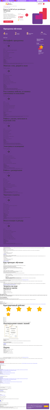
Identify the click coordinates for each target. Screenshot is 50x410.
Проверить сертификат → (5, 343)
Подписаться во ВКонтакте (12, 284)
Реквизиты (12, 370)
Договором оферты (35, 363)
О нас (0, 371)
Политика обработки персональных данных (9, 369)
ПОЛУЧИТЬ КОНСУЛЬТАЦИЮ (3, 303)
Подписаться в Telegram (6, 284)
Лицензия (15, 370)
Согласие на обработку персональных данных (19, 369)
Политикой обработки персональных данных (27, 363)
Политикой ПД (29, 407)
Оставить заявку (8, 21)
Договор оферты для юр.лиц (7, 370)
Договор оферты (2, 369)
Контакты (10, 371)
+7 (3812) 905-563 (40, 3)
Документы (5, 371)
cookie (32, 405)
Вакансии (2, 371)
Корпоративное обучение (25, 357)
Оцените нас (1, 377)
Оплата (7, 371)
